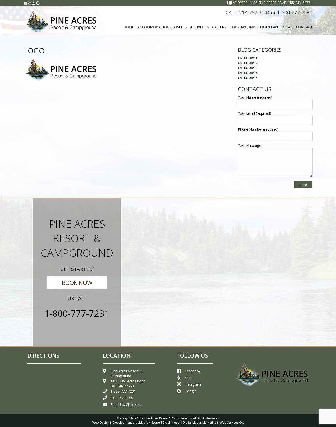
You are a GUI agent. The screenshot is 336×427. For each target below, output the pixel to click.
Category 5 (247, 77)
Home (129, 27)
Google (190, 391)
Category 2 (247, 63)
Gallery (219, 27)
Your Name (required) (255, 97)
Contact (304, 27)
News (287, 27)
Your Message (249, 145)
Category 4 (247, 72)
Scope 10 (157, 422)
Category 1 (247, 58)
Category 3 (247, 67)
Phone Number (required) (258, 129)
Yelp (188, 377)
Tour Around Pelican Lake (254, 27)
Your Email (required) (254, 113)
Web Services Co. (232, 422)
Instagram (193, 384)
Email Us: (126, 404)
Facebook (192, 371)
